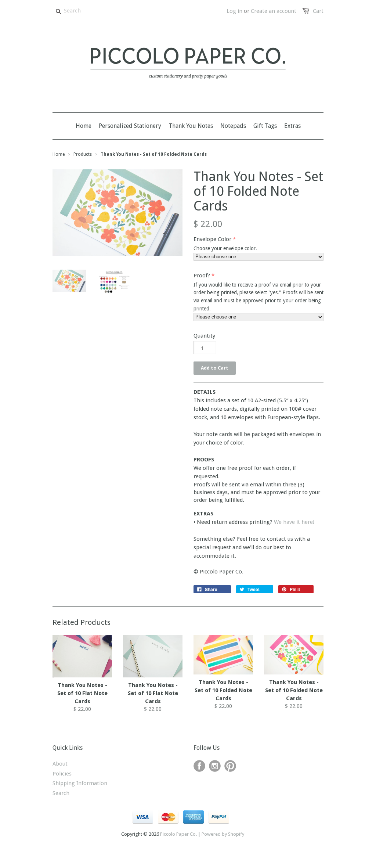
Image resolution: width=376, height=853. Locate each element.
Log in (234, 11)
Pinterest (230, 766)
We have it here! (294, 522)
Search (61, 793)
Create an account (273, 11)
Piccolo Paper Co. (178, 834)
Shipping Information (80, 783)
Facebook (199, 766)
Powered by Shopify (223, 834)
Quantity (204, 335)
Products (82, 154)
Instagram (215, 766)
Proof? (202, 275)
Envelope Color (212, 239)
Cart (318, 11)
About (60, 763)
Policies (62, 773)
